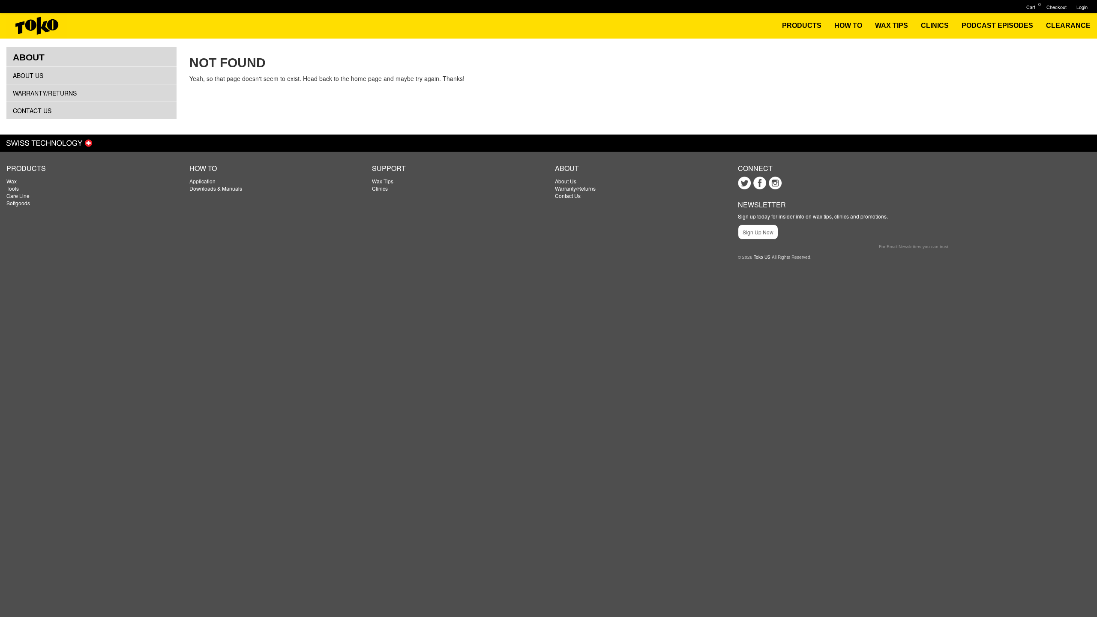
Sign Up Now (758, 232)
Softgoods (18, 203)
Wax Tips (382, 181)
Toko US (762, 257)
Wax (11, 181)
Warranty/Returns (45, 93)
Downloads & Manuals (215, 188)
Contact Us (32, 110)
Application (202, 181)
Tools (12, 188)
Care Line (18, 195)
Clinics (380, 188)
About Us (28, 75)
